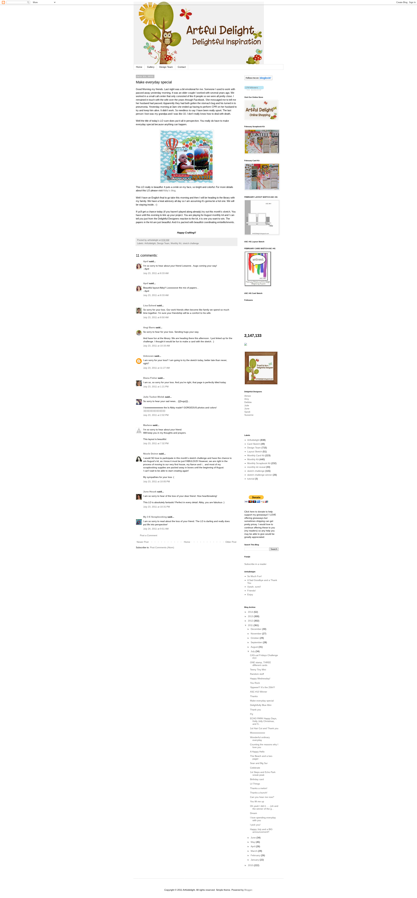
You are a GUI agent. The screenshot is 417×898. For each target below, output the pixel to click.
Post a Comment (148, 535)
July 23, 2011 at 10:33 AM (156, 345)
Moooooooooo (257, 732)
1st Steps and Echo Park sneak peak (262, 773)
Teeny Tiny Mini (258, 669)
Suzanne (248, 415)
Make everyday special (262, 700)
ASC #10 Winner (258, 691)
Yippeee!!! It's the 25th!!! (262, 687)
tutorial (250, 478)
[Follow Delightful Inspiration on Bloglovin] (258, 79)
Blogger (248, 890)
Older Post (230, 542)
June (246, 408)
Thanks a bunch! (258, 792)
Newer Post (143, 542)
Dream (253, 813)
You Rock (255, 683)
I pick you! (255, 824)
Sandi (247, 411)
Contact (182, 67)
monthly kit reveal (256, 467)
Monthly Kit (176, 243)
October (255, 638)
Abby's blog (169, 190)
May (253, 842)
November (256, 633)
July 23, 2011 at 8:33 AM (156, 273)
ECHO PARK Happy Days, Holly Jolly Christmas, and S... (263, 721)
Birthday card (257, 779)
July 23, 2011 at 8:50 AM (156, 317)
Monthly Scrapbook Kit (258, 463)
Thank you (255, 709)
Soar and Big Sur (259, 763)
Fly (251, 714)
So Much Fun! (254, 576)
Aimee (247, 396)
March (254, 851)
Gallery (150, 67)
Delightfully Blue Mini (260, 705)
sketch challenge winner (259, 475)
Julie (246, 405)
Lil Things (255, 783)
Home (139, 67)
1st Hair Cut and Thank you (264, 728)
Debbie (248, 402)
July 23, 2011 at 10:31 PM (156, 506)
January (255, 859)
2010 (251, 865)
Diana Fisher (150, 378)
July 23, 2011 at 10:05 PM (156, 481)
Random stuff (257, 674)
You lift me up (257, 801)
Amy (246, 399)
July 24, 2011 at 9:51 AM (156, 528)
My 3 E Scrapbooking (155, 517)
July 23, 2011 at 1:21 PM (156, 386)
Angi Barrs (149, 327)
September (257, 642)
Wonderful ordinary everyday (260, 738)
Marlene (147, 425)
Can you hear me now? (262, 797)
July (253, 651)
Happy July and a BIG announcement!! (261, 830)
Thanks (254, 696)
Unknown (148, 356)
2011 (250, 625)
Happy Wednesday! (260, 678)
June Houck (150, 491)
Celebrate (255, 767)
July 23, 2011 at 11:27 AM (156, 368)
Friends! (251, 590)
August (255, 647)
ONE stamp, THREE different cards (260, 663)
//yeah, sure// (254, 586)
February (256, 855)
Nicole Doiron (150, 453)
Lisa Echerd (149, 305)
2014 (251, 612)
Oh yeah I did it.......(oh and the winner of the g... (264, 807)
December (256, 629)
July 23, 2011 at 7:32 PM (156, 443)
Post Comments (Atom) (162, 547)
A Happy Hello (257, 751)
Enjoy (250, 594)
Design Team (166, 67)
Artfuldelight (150, 243)
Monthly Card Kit (255, 455)
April (145, 261)
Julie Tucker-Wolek (153, 397)
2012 (251, 620)
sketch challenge (191, 243)
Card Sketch (253, 444)
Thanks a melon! (258, 788)
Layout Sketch (254, 451)
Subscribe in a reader (255, 564)
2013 (251, 616)
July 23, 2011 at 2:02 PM (156, 415)
